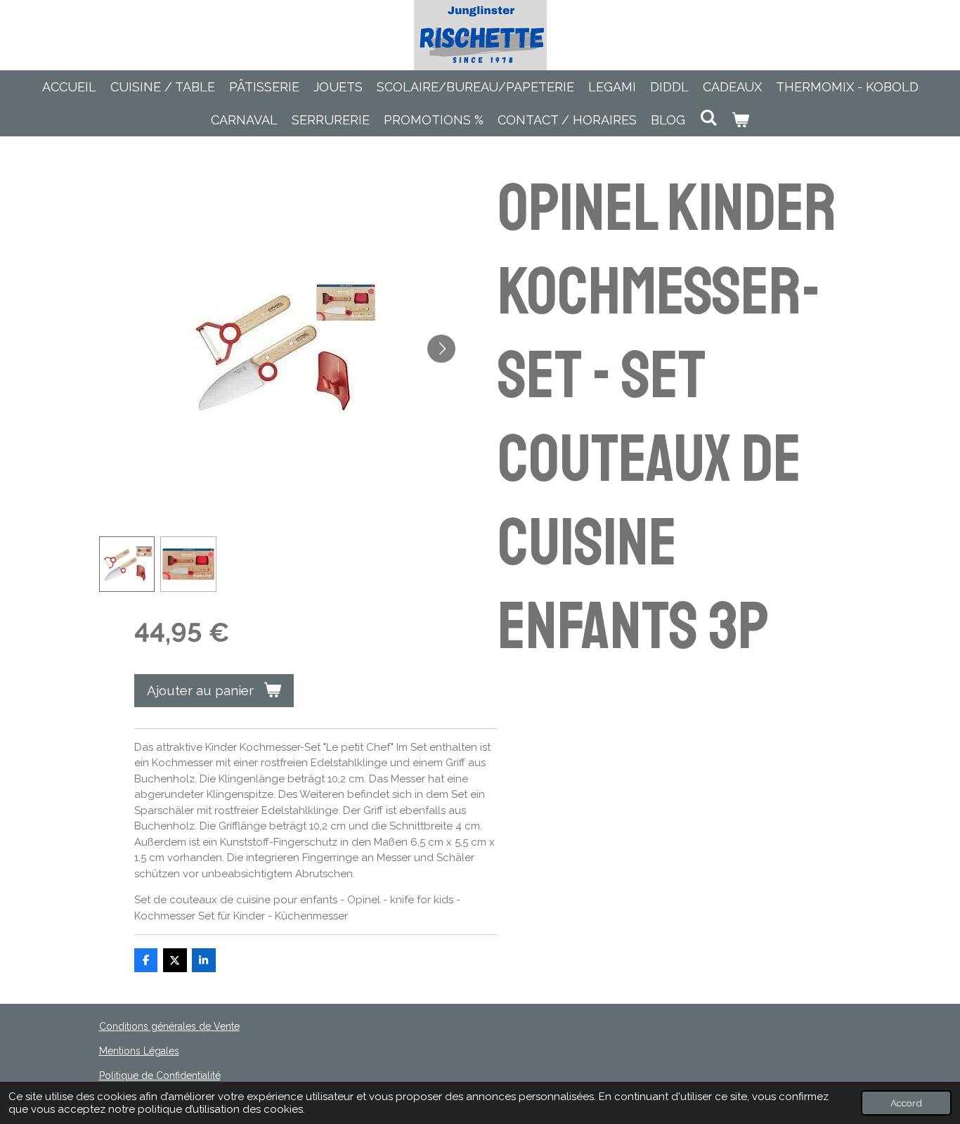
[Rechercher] (708, 117)
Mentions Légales (139, 1051)
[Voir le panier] (740, 119)
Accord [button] (906, 1103)
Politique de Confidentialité (160, 1075)
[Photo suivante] (441, 349)
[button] (127, 564)
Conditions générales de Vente (169, 1026)
